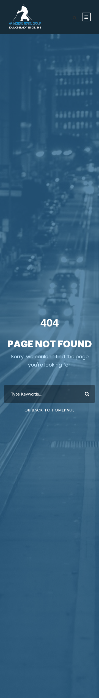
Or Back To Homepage (49, 410)
